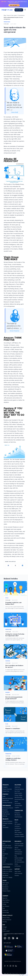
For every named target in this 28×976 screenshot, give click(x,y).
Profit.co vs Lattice (7, 869)
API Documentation (19, 862)
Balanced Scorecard (8, 798)
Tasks (4, 825)
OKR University (18, 873)
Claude (4, 929)
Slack (4, 843)
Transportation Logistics (18, 806)
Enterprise (17, 812)
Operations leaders (19, 836)
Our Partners (6, 906)
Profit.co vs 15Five (7, 871)
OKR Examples (18, 851)
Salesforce (5, 853)
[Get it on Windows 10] (8, 954)
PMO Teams (6, 882)
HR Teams (5, 884)
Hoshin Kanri (6, 800)
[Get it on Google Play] (8, 946)
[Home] (7, 10)
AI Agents (5, 787)
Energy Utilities (18, 795)
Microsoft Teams (7, 845)
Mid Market (17, 814)
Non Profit (17, 791)
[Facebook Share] (8, 565)
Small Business (18, 817)
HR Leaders (18, 824)
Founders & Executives (5, 888)
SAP (4, 856)
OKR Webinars (18, 853)
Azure (4, 849)
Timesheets (5, 827)
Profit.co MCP (6, 931)
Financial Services (19, 789)
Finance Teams (6, 891)
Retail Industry (18, 793)
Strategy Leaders (19, 834)
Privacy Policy (6, 917)
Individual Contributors (18, 827)
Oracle (4, 860)
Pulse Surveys (6, 814)
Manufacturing (18, 797)
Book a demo (18, 10)
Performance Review (8, 807)
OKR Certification (19, 845)
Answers (17, 875)
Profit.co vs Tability (7, 877)
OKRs (4, 796)
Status (16, 864)
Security (5, 921)
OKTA (4, 862)
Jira (3, 851)
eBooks (16, 847)
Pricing (4, 904)
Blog (5, 15)
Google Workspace (7, 847)
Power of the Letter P (12, 15)
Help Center (18, 871)
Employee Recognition (6, 811)
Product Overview (7, 789)
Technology (18, 803)
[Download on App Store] (10, 950)
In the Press (6, 902)
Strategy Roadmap (7, 802)
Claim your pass (14, 5)
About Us (5, 898)
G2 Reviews (18, 866)
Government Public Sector (19, 800)
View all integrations (8, 864)
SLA (4, 908)
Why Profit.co (6, 900)
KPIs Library (18, 849)
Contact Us (5, 910)
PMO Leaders (18, 832)
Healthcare (17, 787)
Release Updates (19, 858)
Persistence (21, 15)
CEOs (16, 822)
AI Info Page (6, 912)
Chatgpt (5, 927)
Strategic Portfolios (7, 823)
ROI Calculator (18, 860)
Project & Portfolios (7, 821)
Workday (5, 858)
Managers (17, 830)
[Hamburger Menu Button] (25, 9)
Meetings (5, 816)
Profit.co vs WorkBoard (5, 874)
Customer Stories (19, 843)
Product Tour (6, 791)
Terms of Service (7, 919)
